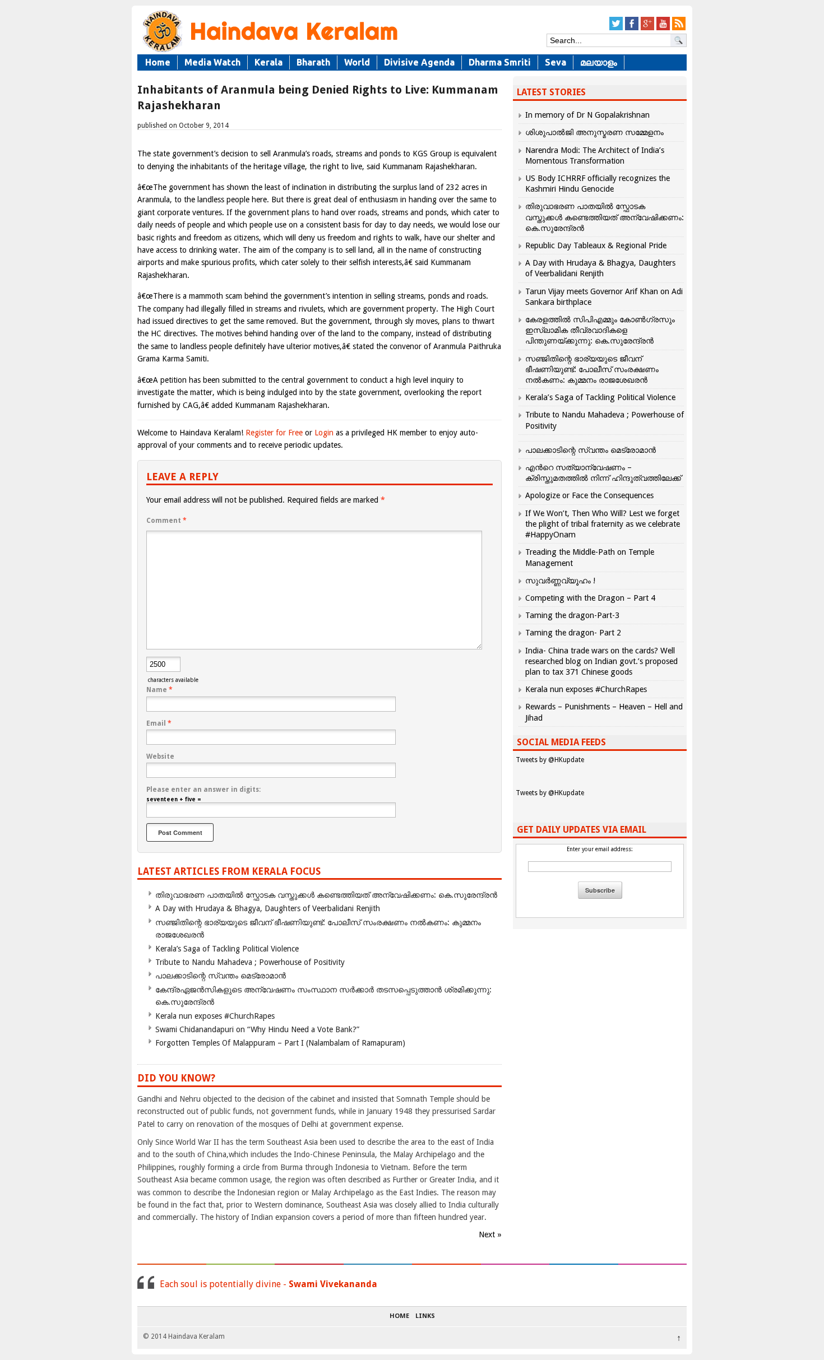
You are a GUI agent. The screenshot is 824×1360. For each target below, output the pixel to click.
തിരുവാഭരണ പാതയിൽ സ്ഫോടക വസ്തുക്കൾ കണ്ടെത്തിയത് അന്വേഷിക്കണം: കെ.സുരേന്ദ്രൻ (326, 894)
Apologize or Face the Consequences (589, 495)
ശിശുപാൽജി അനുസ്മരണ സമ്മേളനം (594, 132)
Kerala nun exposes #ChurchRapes (215, 1015)
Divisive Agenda (419, 62)
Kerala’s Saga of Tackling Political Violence (227, 948)
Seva (555, 62)
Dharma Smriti (500, 62)
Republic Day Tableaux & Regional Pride (595, 245)
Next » (490, 1234)
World (357, 62)
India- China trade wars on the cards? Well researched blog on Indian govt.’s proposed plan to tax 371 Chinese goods (601, 661)
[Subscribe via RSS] (679, 28)
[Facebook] (631, 28)
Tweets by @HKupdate (550, 760)
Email (159, 723)
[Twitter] (616, 28)
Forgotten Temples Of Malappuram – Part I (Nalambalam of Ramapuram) (280, 1042)
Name (159, 690)
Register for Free (274, 432)
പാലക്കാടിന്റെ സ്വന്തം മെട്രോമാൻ (220, 975)
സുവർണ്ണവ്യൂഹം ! (560, 580)
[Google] (647, 28)
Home (157, 62)
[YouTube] (663, 28)
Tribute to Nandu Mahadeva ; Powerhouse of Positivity (250, 962)
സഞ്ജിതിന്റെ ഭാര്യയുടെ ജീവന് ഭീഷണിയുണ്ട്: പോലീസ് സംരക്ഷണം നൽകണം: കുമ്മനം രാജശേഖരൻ (592, 369)
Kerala (268, 62)
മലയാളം (598, 62)
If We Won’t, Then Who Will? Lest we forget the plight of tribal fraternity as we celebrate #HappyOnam (602, 524)
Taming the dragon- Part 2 (573, 632)
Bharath (313, 62)
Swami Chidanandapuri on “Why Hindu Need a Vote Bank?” (257, 1029)
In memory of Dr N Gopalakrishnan (587, 114)
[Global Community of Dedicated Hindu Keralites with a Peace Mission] (269, 51)
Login (324, 432)
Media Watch (212, 62)
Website (160, 756)
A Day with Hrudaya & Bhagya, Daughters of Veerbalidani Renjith (267, 908)
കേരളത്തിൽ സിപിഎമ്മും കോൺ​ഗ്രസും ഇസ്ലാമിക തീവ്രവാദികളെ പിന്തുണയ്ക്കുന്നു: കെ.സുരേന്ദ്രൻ (600, 330)
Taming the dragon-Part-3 (572, 615)
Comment (166, 520)
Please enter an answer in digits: (203, 789)
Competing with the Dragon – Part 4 (590, 597)
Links (425, 1316)
